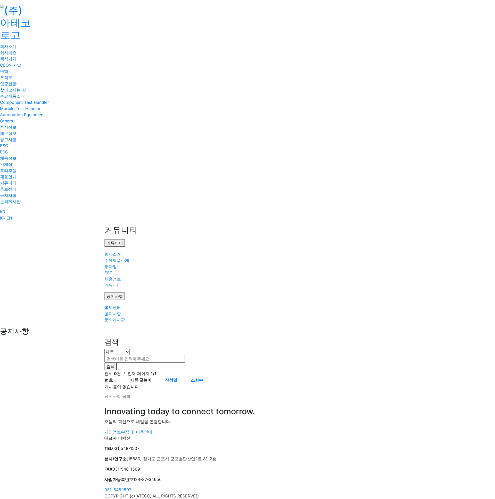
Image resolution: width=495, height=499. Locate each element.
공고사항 (8, 139)
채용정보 (8, 158)
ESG (4, 145)
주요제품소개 (12, 96)
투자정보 (8, 127)
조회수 (197, 380)
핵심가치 (8, 58)
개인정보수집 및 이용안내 (128, 431)
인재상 (6, 164)
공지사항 (8, 195)
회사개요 (8, 52)
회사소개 (8, 46)
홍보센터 (8, 189)
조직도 (6, 77)
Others (6, 120)
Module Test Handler (20, 108)
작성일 (171, 380)
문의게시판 (10, 201)
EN (9, 218)
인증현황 (8, 83)
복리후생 (8, 170)
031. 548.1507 (117, 489)
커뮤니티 (8, 182)
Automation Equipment (22, 114)
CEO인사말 (10, 65)
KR (2, 211)
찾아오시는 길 (13, 89)
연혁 (4, 71)
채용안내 (8, 176)
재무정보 (8, 133)
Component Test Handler (24, 102)
